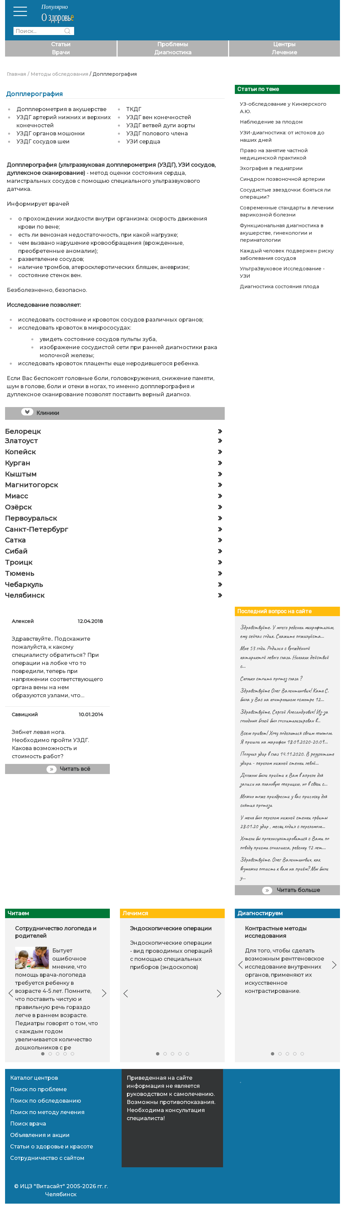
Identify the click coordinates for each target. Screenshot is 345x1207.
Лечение (284, 52)
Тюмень (19, 573)
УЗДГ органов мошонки (51, 133)
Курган (17, 463)
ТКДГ (133, 109)
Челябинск (24, 595)
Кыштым (21, 474)
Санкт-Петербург (36, 529)
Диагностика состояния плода (279, 286)
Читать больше (298, 890)
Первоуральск (31, 518)
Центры (284, 44)
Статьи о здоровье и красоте (51, 1146)
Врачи (61, 52)
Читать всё (75, 769)
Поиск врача (28, 1123)
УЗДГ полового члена (157, 133)
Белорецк (23, 431)
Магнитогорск (31, 485)
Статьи (61, 44)
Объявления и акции (40, 1135)
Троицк (18, 562)
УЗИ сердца (143, 141)
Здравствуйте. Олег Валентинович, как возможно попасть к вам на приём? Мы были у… (284, 868)
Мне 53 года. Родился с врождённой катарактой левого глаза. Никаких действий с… (284, 657)
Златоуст (21, 441)
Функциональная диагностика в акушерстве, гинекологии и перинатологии (281, 233)
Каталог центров (34, 1078)
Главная (16, 74)
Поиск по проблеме (38, 1089)
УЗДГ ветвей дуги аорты (160, 125)
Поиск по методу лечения (47, 1112)
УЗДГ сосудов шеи (43, 141)
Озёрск (18, 507)
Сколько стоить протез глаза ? (271, 678)
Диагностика (173, 52)
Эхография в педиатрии (271, 168)
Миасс (16, 496)
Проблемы (172, 44)
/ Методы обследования (58, 74)
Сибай (16, 551)
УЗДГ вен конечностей (158, 117)
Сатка (15, 540)
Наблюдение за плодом (271, 122)
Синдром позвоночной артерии (282, 179)
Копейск (20, 452)
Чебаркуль (24, 584)
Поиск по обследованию (45, 1101)
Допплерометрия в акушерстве (61, 109)
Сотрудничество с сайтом (47, 1158)
